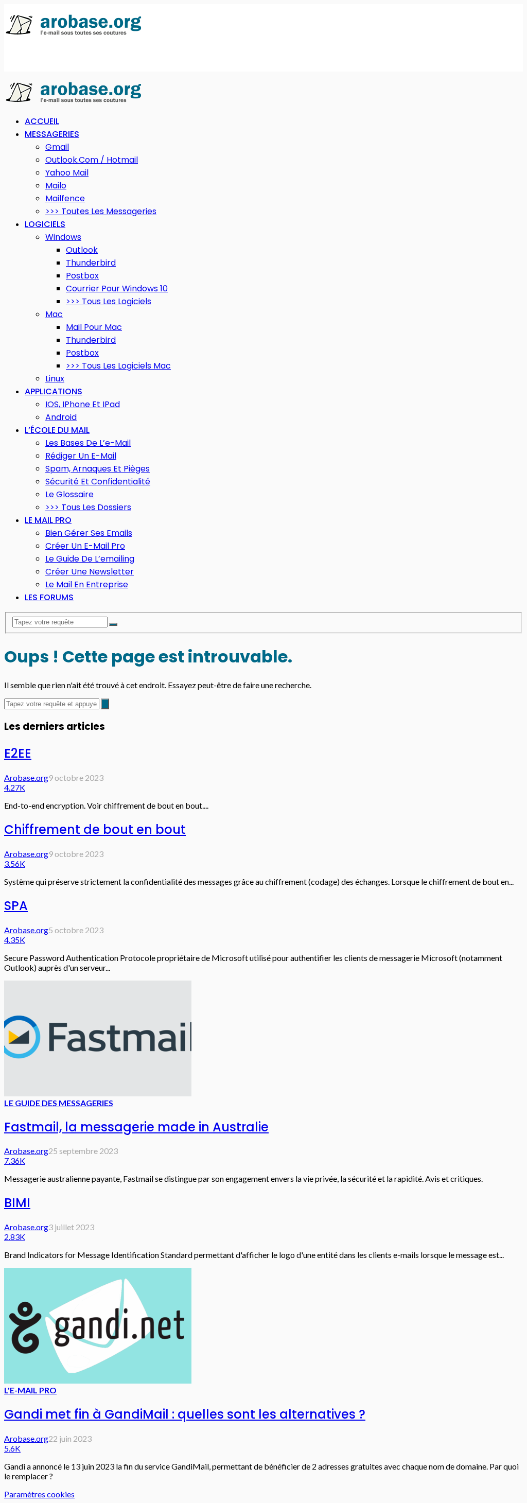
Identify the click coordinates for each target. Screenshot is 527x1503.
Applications (53, 391)
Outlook (82, 250)
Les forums (49, 597)
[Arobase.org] (73, 34)
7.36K (14, 1160)
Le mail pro (48, 520)
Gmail (57, 147)
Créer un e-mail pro (85, 546)
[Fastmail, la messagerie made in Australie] (97, 1093)
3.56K (14, 863)
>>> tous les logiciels (108, 301)
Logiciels (45, 224)
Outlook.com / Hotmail (91, 160)
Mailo (55, 185)
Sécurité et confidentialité (97, 481)
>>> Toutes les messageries (100, 211)
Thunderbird (91, 263)
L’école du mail (57, 430)
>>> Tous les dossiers (88, 507)
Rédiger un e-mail (80, 456)
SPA (16, 905)
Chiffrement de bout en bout (95, 829)
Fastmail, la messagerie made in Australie (136, 1126)
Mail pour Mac (94, 327)
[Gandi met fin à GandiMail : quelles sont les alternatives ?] (97, 1380)
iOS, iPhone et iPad (82, 404)
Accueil (42, 121)
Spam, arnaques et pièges (97, 469)
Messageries (52, 134)
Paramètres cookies (39, 1494)
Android (61, 417)
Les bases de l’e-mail (88, 443)
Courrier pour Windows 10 (117, 288)
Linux (54, 379)
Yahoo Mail (67, 173)
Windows (63, 237)
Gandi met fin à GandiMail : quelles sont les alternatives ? (184, 1414)
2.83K (14, 1237)
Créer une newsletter (89, 572)
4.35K (14, 940)
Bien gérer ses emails (88, 533)
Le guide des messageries (58, 1103)
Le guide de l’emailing (89, 559)
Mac (54, 314)
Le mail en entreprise (86, 584)
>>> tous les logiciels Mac (118, 366)
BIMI (17, 1202)
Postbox (82, 276)
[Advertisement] (124, 54)
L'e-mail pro (30, 1390)
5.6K (12, 1448)
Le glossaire (69, 494)
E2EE (17, 753)
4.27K (14, 787)
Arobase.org (26, 777)
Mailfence (65, 198)
